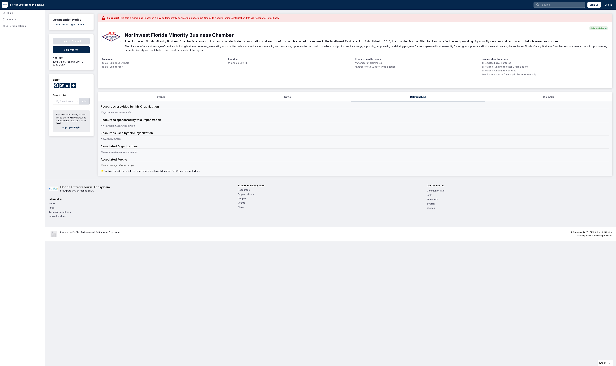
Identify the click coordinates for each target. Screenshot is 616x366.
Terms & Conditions (60, 212)
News (241, 207)
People (242, 198)
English (602, 363)
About (52, 207)
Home (7, 12)
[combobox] (605, 363)
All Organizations (14, 26)
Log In (608, 4)
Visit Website (71, 49)
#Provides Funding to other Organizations (505, 66)
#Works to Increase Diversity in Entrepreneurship (509, 74)
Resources (244, 189)
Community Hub (436, 190)
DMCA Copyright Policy (601, 232)
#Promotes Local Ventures (496, 62)
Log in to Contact (71, 41)
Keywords (432, 199)
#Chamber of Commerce (368, 62)
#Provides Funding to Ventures (499, 70)
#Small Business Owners (115, 62)
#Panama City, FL (238, 62)
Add (84, 101)
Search (431, 203)
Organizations (246, 194)
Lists (429, 195)
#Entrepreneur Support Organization (375, 66)
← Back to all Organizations (69, 24)
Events (241, 202)
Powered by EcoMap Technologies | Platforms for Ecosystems (90, 232)
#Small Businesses (112, 66)
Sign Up (594, 4)
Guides (431, 208)
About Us (9, 19)
